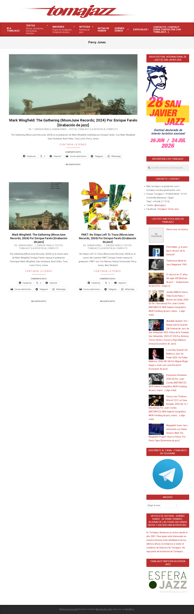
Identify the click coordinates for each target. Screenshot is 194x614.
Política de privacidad (68, 609)
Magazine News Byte (104, 609)
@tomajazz (160, 205)
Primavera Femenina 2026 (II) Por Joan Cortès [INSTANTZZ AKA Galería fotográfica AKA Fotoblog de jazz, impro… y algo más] (168, 383)
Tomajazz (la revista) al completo (98, 129)
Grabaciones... (60, 129)
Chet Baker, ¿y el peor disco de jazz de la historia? (177, 251)
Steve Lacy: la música (177, 229)
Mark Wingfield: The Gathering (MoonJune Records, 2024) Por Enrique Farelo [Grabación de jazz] (38, 238)
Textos (73, 129)
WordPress (129, 609)
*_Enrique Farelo (42, 129)
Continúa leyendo (73, 144)
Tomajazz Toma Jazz (168, 209)
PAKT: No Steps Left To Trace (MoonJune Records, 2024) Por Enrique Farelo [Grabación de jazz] (107, 238)
